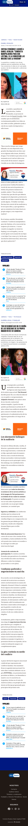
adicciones (5, 260)
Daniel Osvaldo (17, 116)
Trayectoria (13, 698)
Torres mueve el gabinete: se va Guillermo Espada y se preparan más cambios (15, 289)
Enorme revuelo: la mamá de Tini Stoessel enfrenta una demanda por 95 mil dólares (15, 297)
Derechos (21, 698)
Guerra (5, 698)
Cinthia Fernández (7, 257)
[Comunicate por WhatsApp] (18, 808)
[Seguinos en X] (12, 808)
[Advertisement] (14, 22)
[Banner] (14, 180)
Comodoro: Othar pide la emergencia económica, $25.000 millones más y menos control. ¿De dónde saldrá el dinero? (15, 745)
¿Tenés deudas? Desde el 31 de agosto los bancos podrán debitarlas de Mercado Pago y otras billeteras (15, 271)
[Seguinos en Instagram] (15, 808)
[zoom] (14, 85)
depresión (18, 257)
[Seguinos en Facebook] (9, 808)
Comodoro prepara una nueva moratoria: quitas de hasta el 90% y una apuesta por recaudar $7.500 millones (15, 736)
